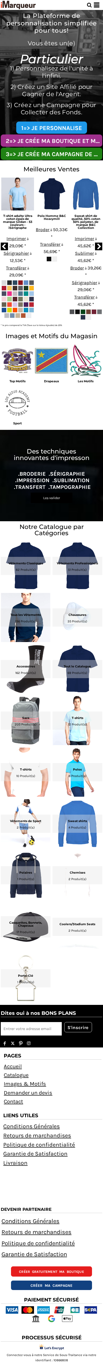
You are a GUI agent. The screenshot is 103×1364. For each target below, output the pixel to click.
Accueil (13, 1066)
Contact (13, 1101)
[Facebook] (4, 1043)
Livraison (15, 1163)
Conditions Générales (31, 1126)
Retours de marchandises (37, 1135)
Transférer (16, 268)
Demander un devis (28, 1093)
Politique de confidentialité (39, 1144)
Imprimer (16, 238)
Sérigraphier (16, 253)
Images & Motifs (25, 1084)
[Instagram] (28, 1043)
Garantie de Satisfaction (35, 1153)
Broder (43, 229)
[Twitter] (12, 1043)
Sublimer (84, 253)
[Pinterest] (20, 1043)
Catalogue (16, 1075)
